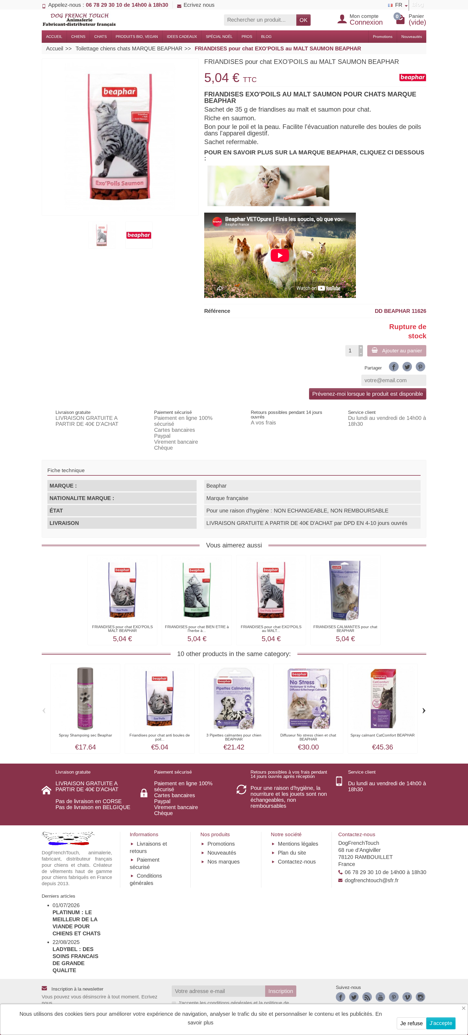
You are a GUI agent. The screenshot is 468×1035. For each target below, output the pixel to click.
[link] (393, 366)
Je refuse (411, 1023)
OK (303, 20)
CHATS (100, 36)
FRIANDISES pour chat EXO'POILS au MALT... (271, 629)
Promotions (382, 36)
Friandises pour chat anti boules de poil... (159, 737)
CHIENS (78, 36)
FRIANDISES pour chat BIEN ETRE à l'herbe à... (197, 629)
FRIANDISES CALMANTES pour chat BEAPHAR (345, 629)
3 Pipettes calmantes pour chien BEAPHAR (233, 737)
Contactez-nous (297, 862)
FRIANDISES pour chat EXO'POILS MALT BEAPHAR (122, 629)
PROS (247, 36)
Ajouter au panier (402, 350)
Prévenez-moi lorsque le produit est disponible (367, 394)
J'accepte (441, 1023)
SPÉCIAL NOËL (219, 36)
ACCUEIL (54, 36)
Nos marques (223, 862)
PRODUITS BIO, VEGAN (137, 36)
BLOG (266, 36)
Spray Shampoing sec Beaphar (85, 735)
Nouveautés (411, 36)
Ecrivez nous (199, 5)
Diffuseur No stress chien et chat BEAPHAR (308, 737)
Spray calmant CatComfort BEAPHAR (382, 735)
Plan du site (292, 853)
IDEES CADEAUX (182, 36)
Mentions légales (298, 844)
